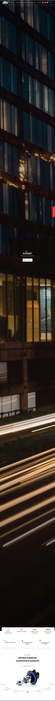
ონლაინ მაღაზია (27, 260)
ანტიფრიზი (39, 691)
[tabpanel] (27, 315)
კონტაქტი (39, 2)
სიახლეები (25, 2)
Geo (49, 2)
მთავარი (12, 2)
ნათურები (27, 692)
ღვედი (1, 684)
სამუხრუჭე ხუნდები (7, 689)
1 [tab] (26, 251)
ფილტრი (15, 691)
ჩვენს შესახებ (19, 2)
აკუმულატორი (48, 689)
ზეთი (53, 684)
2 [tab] (27, 251)
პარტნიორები (32, 2)
